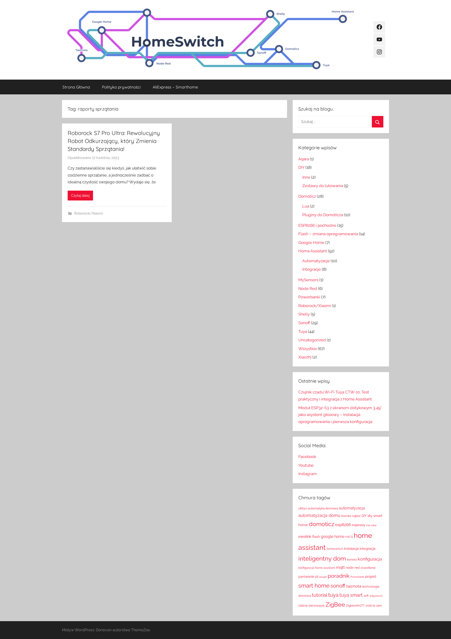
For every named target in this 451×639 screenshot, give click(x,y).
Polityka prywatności (121, 87)
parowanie (306, 576)
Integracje (311, 269)
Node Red (307, 288)
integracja (367, 548)
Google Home (311, 242)
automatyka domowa (323, 508)
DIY (301, 167)
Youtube (306, 465)
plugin (323, 576)
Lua (305, 206)
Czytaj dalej (80, 195)
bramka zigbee (351, 516)
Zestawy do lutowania (322, 185)
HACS (349, 537)
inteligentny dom (322, 558)
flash (316, 537)
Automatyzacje (316, 260)
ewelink (304, 536)
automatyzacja (352, 508)
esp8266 (343, 524)
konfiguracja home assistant (316, 568)
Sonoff (304, 322)
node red (353, 568)
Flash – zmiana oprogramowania (328, 233)
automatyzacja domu (319, 515)
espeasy (358, 525)
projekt (370, 576)
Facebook (307, 456)
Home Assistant (312, 251)
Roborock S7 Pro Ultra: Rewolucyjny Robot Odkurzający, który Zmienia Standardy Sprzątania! (114, 140)
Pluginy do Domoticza (322, 214)
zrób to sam (373, 605)
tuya (333, 595)
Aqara (303, 159)
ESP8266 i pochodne (317, 225)
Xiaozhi (304, 357)
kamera (352, 559)
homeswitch (335, 548)
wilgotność (376, 595)
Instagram (307, 473)
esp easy (371, 525)
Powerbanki (309, 297)
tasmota (353, 586)
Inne (306, 177)
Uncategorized (312, 340)
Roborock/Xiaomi (88, 213)
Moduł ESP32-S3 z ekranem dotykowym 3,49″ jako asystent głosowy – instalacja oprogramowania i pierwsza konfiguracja (340, 414)
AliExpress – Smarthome (175, 87)
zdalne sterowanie (311, 605)
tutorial (319, 595)
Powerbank (357, 576)
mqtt (340, 567)
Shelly (304, 314)
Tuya (302, 331)
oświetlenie (368, 568)
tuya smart (351, 595)
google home (332, 536)
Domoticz (307, 196)
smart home (314, 585)
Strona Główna (76, 87)
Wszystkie (307, 348)
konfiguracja (370, 559)
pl (316, 576)
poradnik (339, 576)
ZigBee (335, 604)
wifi (366, 595)
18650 (302, 508)
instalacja (351, 549)
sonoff (337, 586)
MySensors (308, 279)
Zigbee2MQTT (355, 605)
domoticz (321, 524)
